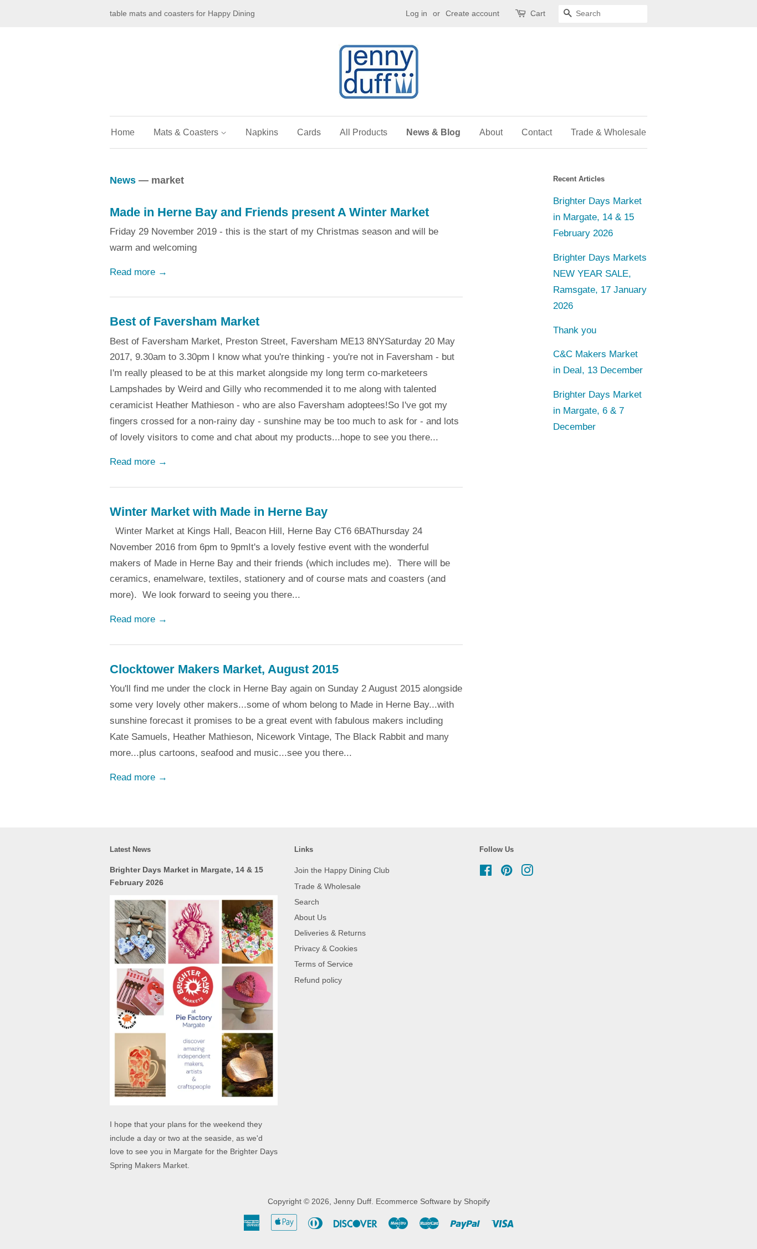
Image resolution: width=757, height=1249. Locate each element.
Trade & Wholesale (608, 132)
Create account (472, 13)
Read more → (138, 272)
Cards (309, 132)
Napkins (261, 132)
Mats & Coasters (187, 132)
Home (123, 132)
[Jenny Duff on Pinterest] (506, 872)
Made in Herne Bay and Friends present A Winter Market (269, 212)
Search (306, 901)
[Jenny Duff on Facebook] (485, 872)
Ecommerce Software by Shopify (433, 1201)
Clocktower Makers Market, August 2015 (224, 669)
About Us (310, 917)
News (123, 180)
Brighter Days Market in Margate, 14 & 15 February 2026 (597, 217)
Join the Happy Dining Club (342, 870)
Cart (537, 13)
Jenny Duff (352, 1201)
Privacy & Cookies (325, 948)
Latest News (130, 849)
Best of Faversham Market (184, 321)
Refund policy (318, 980)
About (491, 132)
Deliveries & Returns (330, 932)
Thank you (574, 330)
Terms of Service (323, 963)
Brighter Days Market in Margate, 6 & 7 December (597, 410)
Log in (416, 13)
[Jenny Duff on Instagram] (527, 872)
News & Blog (433, 132)
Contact (536, 132)
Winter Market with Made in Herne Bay (219, 512)
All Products (363, 132)
